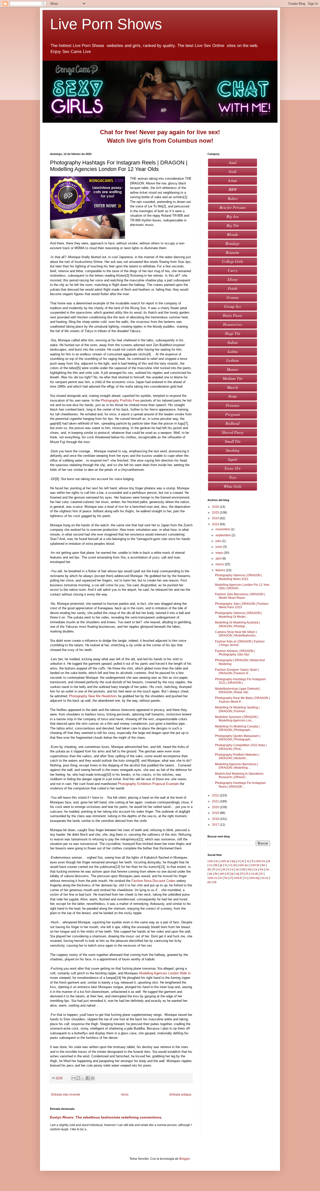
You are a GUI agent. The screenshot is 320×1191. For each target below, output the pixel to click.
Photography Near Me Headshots (93, 696)
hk (214, 882)
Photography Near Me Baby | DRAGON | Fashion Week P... (242, 699)
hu (226, 878)
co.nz (264, 878)
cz (210, 865)
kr (243, 861)
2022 (216, 795)
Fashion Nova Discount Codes (154, 881)
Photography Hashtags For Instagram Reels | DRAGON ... (240, 784)
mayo (220, 553)
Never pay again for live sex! (179, 132)
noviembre (223, 529)
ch (246, 873)
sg (237, 873)
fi (252, 861)
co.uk (254, 873)
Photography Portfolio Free (120, 400)
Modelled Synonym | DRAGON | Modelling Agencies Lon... (236, 718)
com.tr (238, 878)
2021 (216, 801)
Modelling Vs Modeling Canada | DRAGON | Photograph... (237, 728)
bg (233, 861)
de (209, 869)
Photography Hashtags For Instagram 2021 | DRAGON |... (240, 680)
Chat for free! (119, 132)
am (222, 873)
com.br (255, 865)
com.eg (254, 878)
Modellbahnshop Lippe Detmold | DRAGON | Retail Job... (237, 690)
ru (218, 869)
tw (216, 873)
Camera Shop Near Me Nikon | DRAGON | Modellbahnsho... (236, 633)
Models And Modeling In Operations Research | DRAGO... (239, 775)
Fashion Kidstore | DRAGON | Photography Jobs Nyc (235, 652)
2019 (216, 813)
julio (219, 541)
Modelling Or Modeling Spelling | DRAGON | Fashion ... (237, 709)
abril (219, 558)
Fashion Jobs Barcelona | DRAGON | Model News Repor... (240, 596)
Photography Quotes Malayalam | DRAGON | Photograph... (237, 737)
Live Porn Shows (108, 24)
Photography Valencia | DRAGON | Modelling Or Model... (238, 614)
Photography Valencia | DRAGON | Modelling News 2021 (238, 577)
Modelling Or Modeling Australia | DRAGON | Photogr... (237, 624)
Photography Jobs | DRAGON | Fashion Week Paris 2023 (241, 605)
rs (245, 878)
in (221, 878)
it (231, 878)
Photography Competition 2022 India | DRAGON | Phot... (240, 746)
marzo (220, 564)
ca (255, 869)
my (250, 869)
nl (227, 873)
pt (269, 861)
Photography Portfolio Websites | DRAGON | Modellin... (237, 756)
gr (221, 865)
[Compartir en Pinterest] (92, 1078)
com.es (260, 861)
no (267, 869)
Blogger (184, 1159)
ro (248, 861)
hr (261, 873)
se (237, 869)
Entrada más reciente (65, 1094)
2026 (216, 507)
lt (242, 873)
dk (216, 865)
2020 (216, 807)
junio (219, 547)
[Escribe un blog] (78, 1078)
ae (210, 873)
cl (239, 861)
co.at (232, 865)
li (228, 869)
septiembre (224, 535)
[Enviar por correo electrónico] (73, 1078)
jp (232, 873)
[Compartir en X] (83, 1078)
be (263, 865)
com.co (212, 878)
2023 (216, 524)
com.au (243, 865)
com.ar (225, 861)
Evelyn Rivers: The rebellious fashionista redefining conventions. (106, 1117)
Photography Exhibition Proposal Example (148, 784)
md (243, 869)
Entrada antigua (180, 1094)
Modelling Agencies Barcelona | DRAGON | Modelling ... (236, 765)
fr (214, 869)
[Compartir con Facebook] (87, 1078)
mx (262, 869)
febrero (221, 570)
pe (209, 882)
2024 (216, 518)
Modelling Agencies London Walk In (165, 973)
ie (217, 861)
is (226, 865)
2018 (216, 819)
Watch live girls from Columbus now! (160, 140)
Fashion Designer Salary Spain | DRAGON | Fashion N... (237, 671)
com (210, 861)
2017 (216, 824)
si (232, 869)
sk (223, 869)
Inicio (124, 1094)
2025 (216, 512)
